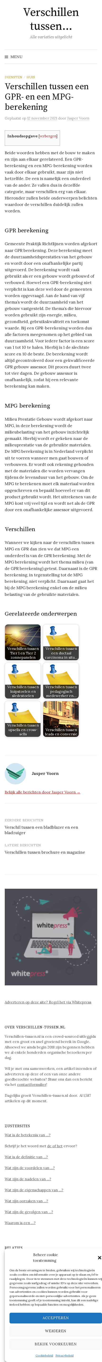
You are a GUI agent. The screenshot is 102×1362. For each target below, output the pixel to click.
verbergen (48, 136)
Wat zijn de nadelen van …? (28, 1179)
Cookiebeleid (44, 1355)
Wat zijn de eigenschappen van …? (34, 1190)
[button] (99, 1257)
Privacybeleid (65, 1355)
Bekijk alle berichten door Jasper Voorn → (42, 792)
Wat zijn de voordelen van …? (30, 1168)
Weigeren (55, 1331)
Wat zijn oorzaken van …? (26, 1201)
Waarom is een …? (20, 1223)
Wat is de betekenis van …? (28, 1135)
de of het (55, 1146)
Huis (31, 77)
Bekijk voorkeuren (56, 1344)
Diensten (13, 77)
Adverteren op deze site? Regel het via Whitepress (48, 1002)
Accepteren (56, 1318)
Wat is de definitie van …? (26, 1157)
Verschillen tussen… (51, 19)
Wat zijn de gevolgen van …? (29, 1212)
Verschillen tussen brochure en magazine (45, 852)
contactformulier (31, 1084)
